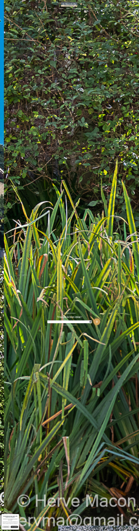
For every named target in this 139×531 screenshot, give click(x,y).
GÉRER (55, 8)
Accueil (43, 8)
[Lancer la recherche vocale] (97, 321)
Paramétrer (6, 526)
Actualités (85, 8)
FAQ (91, 8)
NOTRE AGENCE (75, 8)
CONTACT (97, 8)
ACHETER (61, 8)
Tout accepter (14, 526)
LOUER (49, 8)
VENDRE (68, 8)
